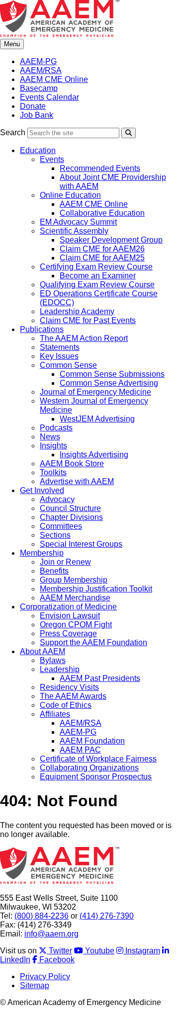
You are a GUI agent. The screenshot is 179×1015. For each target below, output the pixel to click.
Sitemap (34, 985)
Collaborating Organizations (89, 767)
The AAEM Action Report (84, 338)
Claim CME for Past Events (88, 320)
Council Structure (70, 508)
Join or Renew (65, 562)
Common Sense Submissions (112, 374)
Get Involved (42, 490)
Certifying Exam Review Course (96, 266)
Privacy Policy (45, 976)
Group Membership (73, 580)
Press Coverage (68, 633)
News (50, 436)
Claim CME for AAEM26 (102, 249)
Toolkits (53, 472)
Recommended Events (100, 168)
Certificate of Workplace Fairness (98, 759)
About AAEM (42, 651)
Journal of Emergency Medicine (95, 392)
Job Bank (36, 115)
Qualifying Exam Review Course (97, 284)
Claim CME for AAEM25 (102, 258)
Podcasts (56, 427)
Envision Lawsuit (70, 615)
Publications (42, 329)
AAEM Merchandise (75, 597)
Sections (55, 535)
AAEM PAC (80, 750)
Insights (53, 445)
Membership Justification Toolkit (96, 589)
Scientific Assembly (74, 231)
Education (38, 150)
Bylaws (53, 660)
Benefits (54, 571)
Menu (12, 44)
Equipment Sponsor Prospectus (96, 776)
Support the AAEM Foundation (93, 642)
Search (12, 132)
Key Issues (59, 356)
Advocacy (57, 499)
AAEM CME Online (54, 79)
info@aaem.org (51, 934)
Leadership (60, 669)
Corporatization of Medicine (68, 606)
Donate (33, 106)
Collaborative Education (102, 213)
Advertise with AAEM (77, 481)
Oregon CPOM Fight (76, 624)
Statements (60, 347)
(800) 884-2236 (41, 916)
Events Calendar (49, 97)
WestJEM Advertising (97, 419)
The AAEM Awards (73, 696)
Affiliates (55, 714)
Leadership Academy (77, 311)
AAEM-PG (38, 61)
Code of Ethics (65, 705)
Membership (42, 553)
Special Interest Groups (81, 544)
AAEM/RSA (41, 70)
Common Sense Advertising (109, 383)
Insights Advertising (94, 454)
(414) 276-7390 (107, 916)
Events (52, 159)
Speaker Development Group (111, 240)
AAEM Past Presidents (100, 678)
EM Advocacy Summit (78, 222)
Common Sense (68, 365)
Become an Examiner (98, 275)
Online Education (70, 195)
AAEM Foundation (92, 741)
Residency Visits (69, 687)
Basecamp (39, 88)
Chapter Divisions (71, 517)
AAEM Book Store (72, 463)
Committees (61, 526)
